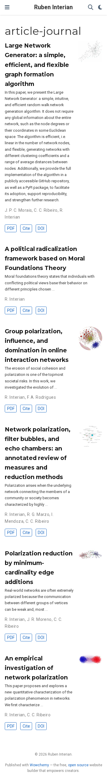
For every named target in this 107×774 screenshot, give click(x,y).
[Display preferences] (100, 7)
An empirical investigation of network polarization (36, 668)
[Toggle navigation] (7, 7)
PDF (11, 228)
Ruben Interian (53, 7)
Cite (26, 228)
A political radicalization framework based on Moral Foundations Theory (45, 258)
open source (78, 765)
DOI (41, 228)
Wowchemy (39, 765)
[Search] (90, 7)
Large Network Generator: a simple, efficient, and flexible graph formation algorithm (37, 64)
